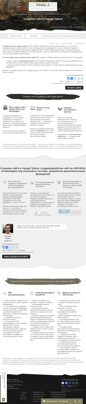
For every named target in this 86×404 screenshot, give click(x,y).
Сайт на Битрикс (38, 397)
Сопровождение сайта (70, 36)
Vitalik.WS (7, 240)
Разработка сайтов (39, 394)
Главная (23, 392)
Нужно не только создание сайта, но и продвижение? (68, 27)
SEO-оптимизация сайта (59, 394)
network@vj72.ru (77, 75)
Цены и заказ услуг (23, 397)
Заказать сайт (37, 401)
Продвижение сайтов (58, 392)
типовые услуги (32, 70)
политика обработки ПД (15, 381)
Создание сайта (16, 36)
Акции (23, 394)
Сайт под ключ (38, 399)
